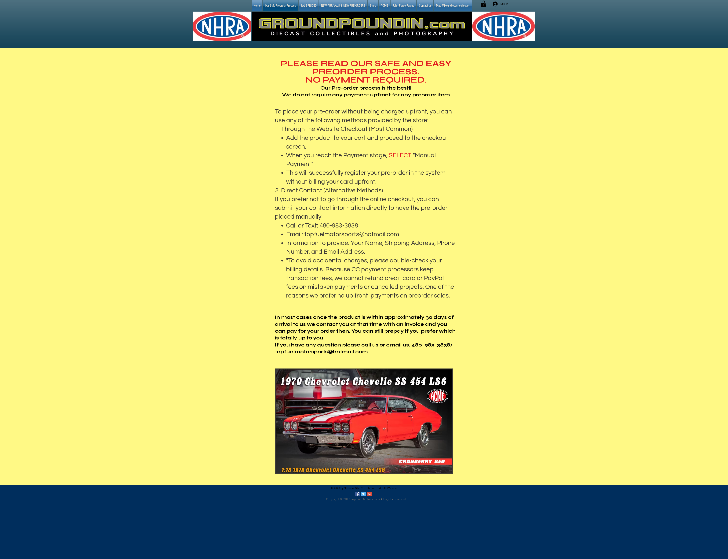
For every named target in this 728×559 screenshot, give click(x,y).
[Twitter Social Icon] (363, 494)
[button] (483, 4)
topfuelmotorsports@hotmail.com (351, 234)
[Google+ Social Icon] (369, 494)
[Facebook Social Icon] (357, 494)
